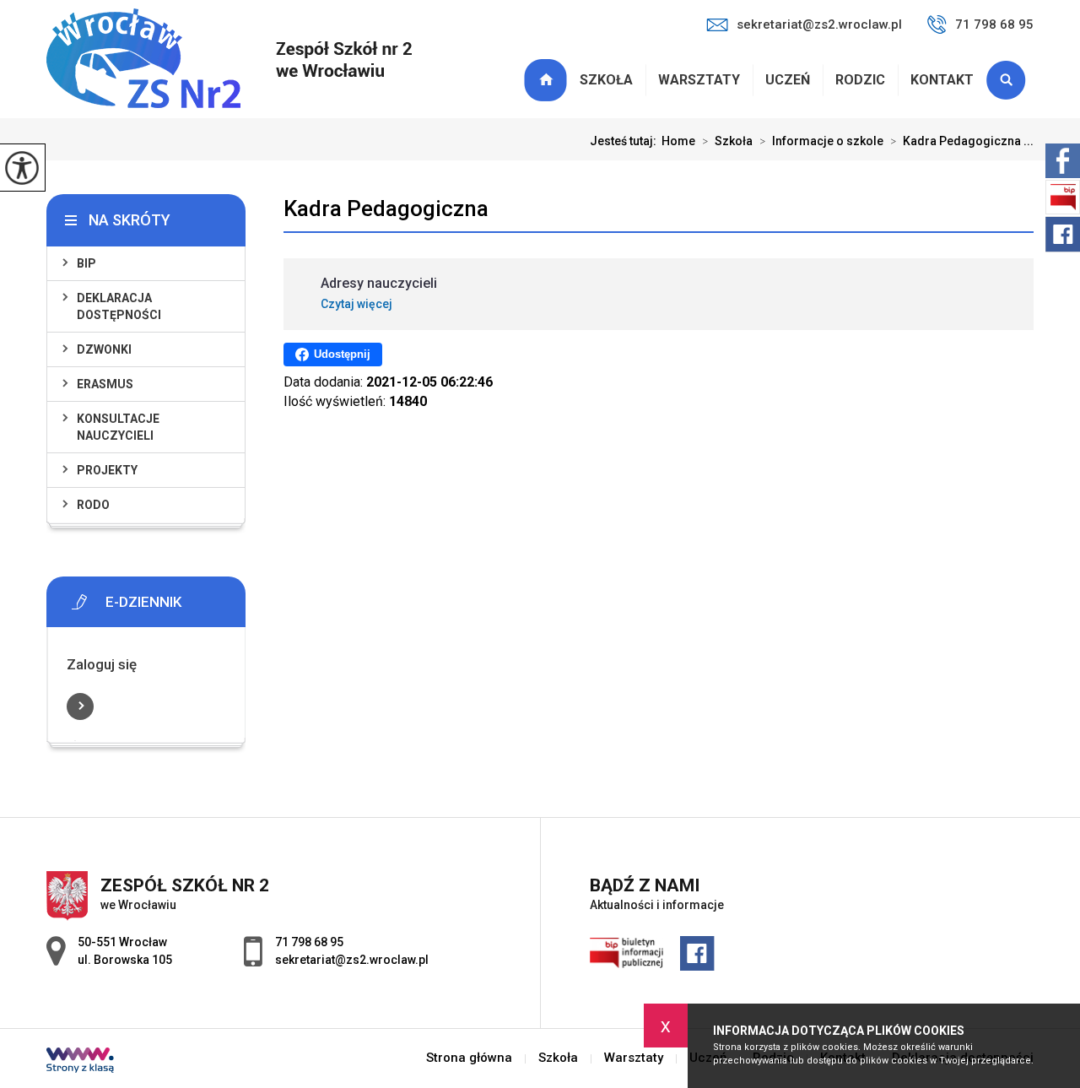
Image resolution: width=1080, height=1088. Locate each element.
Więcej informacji (80, 706)
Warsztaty (699, 80)
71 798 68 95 (994, 24)
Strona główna (547, 80)
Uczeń (787, 80)
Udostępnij (342, 354)
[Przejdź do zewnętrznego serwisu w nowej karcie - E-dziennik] (171, 601)
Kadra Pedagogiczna (386, 208)
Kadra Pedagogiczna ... (962, 141)
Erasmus (105, 384)
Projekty (107, 470)
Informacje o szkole (821, 141)
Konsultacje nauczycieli (118, 427)
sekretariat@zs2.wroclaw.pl (819, 24)
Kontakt (942, 80)
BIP (86, 263)
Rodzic (860, 80)
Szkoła (606, 80)
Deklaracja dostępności (119, 306)
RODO (93, 505)
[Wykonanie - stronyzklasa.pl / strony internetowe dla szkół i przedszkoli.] (80, 1061)
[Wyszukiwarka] (1010, 80)
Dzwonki (104, 349)
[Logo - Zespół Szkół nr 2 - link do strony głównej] (229, 59)
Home (678, 141)
